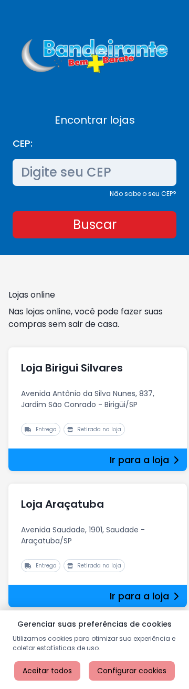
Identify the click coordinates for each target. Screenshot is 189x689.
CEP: (23, 143)
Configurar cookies (131, 670)
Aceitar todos (47, 670)
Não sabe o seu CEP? (143, 193)
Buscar (95, 224)
